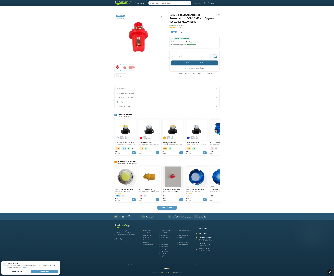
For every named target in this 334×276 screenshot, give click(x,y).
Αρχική (116, 8)
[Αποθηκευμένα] (204, 3)
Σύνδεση (212, 3)
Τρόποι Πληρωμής (183, 228)
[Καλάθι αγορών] (218, 3)
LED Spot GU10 (146, 230)
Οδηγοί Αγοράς (164, 246)
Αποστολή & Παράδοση (184, 230)
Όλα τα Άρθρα (164, 244)
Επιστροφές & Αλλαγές (184, 233)
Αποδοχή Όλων (44, 271)
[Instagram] (120, 239)
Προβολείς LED (146, 240)
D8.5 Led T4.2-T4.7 (136, 8)
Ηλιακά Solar (146, 237)
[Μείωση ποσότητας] (172, 56)
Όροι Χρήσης (182, 240)
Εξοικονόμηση (164, 251)
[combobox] (169, 3)
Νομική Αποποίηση (183, 244)
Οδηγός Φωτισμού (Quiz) (167, 256)
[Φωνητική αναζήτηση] (189, 3)
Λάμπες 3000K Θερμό (166, 228)
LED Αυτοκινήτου (124, 8)
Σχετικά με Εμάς (182, 237)
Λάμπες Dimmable (165, 230)
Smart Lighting (164, 253)
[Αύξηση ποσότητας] (179, 56)
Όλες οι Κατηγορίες (165, 237)
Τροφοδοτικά (146, 242)
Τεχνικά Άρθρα (164, 249)
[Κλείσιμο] (57, 263)
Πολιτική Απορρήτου (184, 242)
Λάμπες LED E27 (147, 228)
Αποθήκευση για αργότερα (195, 68)
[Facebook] (116, 239)
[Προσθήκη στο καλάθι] (134, 152)
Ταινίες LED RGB (147, 235)
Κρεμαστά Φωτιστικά (148, 244)
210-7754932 (199, 46)
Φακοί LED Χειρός (165, 233)
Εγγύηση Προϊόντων (183, 235)
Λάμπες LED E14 (146, 233)
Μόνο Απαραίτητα (17, 271)
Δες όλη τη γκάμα (167, 207)
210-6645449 (192, 46)
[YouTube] (125, 239)
